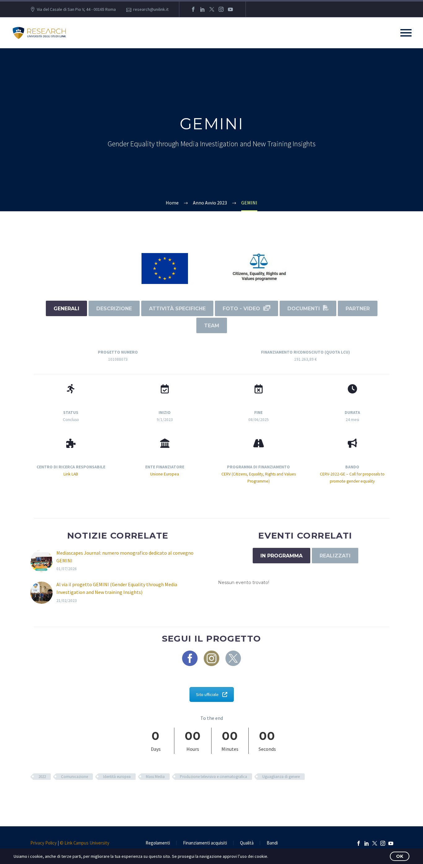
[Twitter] (211, 9)
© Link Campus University (84, 843)
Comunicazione (74, 776)
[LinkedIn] (202, 9)
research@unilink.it (150, 9)
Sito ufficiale (207, 694)
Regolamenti (158, 843)
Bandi (272, 843)
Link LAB (70, 474)
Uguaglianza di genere (281, 776)
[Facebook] (193, 9)
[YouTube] (230, 9)
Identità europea (117, 776)
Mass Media (155, 776)
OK (399, 856)
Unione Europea (164, 474)
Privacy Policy (43, 843)
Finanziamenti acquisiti (205, 843)
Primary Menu (406, 32)
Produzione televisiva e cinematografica (213, 776)
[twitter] (233, 658)
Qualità (247, 843)
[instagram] (211, 658)
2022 (42, 776)
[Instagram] (221, 9)
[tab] (66, 308)
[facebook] (190, 658)
